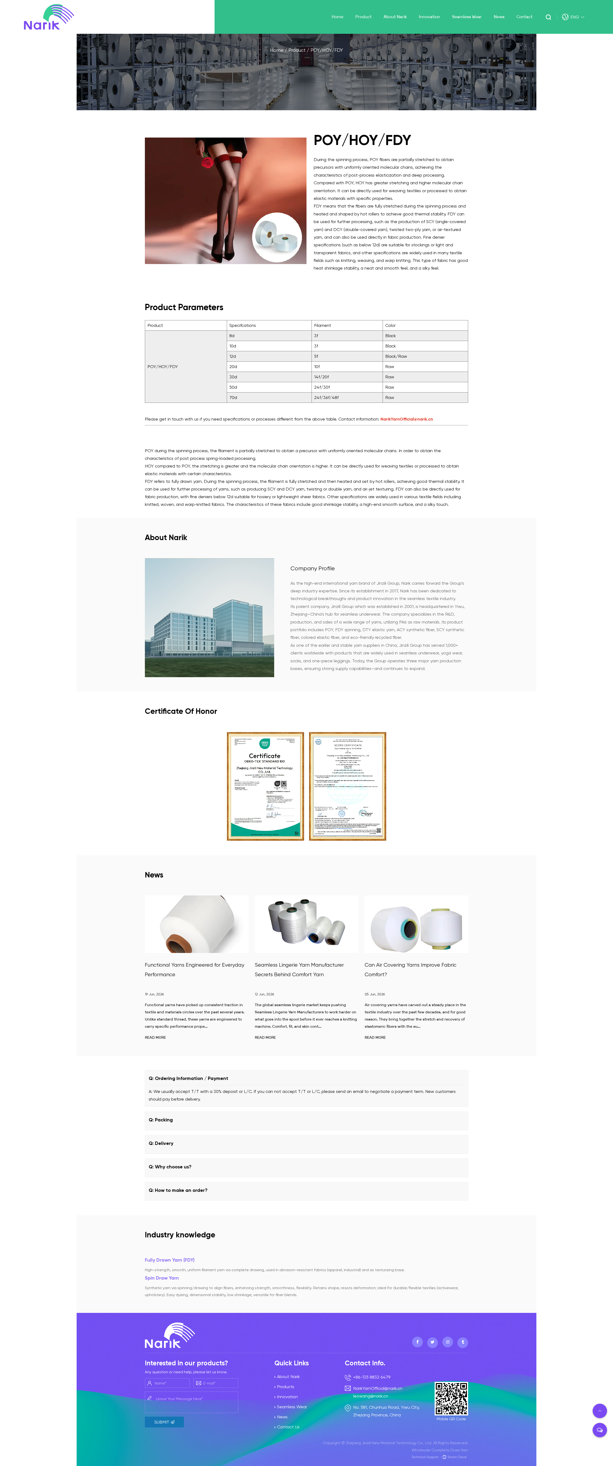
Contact (525, 16)
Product (363, 16)
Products (285, 1386)
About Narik (395, 16)
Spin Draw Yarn (162, 1278)
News (499, 16)
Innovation (429, 16)
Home (337, 16)
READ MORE (155, 1037)
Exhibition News (509, 30)
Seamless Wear (467, 16)
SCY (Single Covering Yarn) (380, 31)
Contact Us (288, 1426)
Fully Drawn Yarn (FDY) (170, 1260)
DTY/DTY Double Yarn (375, 30)
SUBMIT (162, 1422)
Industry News (509, 31)
